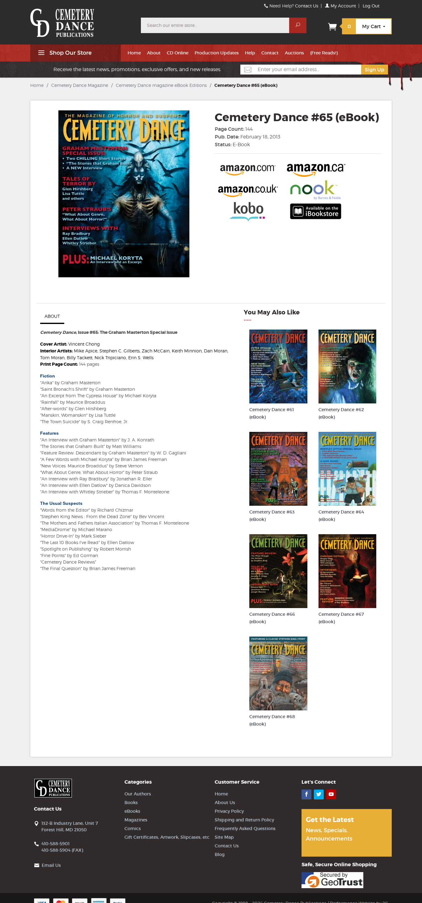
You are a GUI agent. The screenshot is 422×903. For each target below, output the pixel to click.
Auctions (294, 53)
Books (131, 802)
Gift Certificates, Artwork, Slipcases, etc (166, 837)
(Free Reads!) (324, 53)
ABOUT (52, 316)
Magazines (135, 820)
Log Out (371, 5)
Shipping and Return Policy (244, 820)
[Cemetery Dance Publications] (82, 19)
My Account (342, 5)
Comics (132, 828)
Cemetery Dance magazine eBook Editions (161, 85)
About (154, 53)
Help (250, 53)
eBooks (132, 811)
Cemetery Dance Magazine (79, 85)
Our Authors (137, 794)
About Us (225, 802)
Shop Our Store (70, 52)
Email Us (51, 865)
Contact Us (306, 5)
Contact (270, 53)
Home (134, 53)
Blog (220, 854)
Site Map (224, 837)
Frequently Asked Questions (245, 828)
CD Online (177, 53)
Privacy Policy (229, 811)
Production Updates (217, 53)
